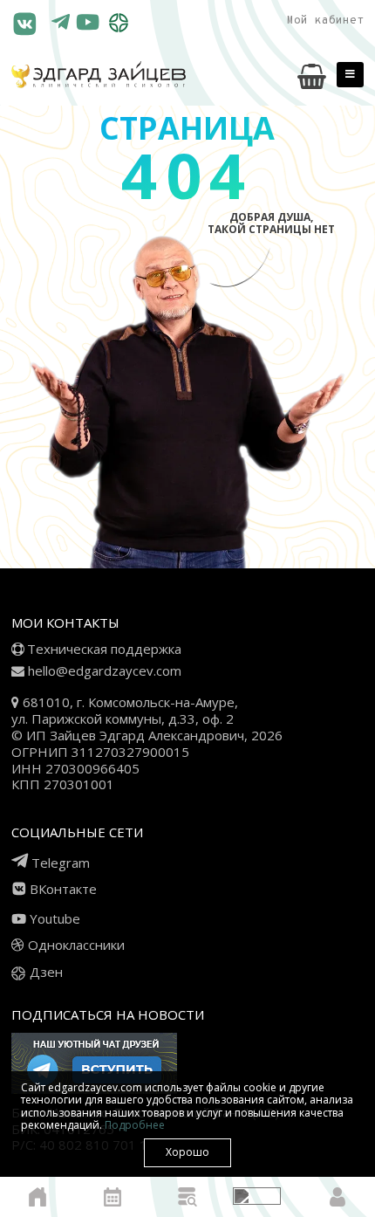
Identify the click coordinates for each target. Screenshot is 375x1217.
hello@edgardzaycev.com (104, 670)
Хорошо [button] (187, 1152)
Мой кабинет (325, 20)
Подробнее (135, 1124)
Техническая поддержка (104, 648)
